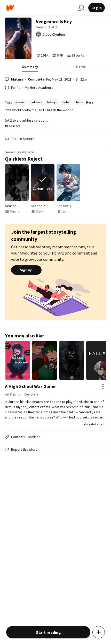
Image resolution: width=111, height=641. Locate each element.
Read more (12, 126)
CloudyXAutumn (55, 34)
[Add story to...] (98, 632)
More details (92, 424)
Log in (96, 7)
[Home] (40, 8)
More (89, 102)
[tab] (30, 68)
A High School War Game (30, 386)
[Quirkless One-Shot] (68, 182)
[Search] (81, 8)
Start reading (48, 632)
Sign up (26, 270)
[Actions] (103, 386)
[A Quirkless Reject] (17, 182)
